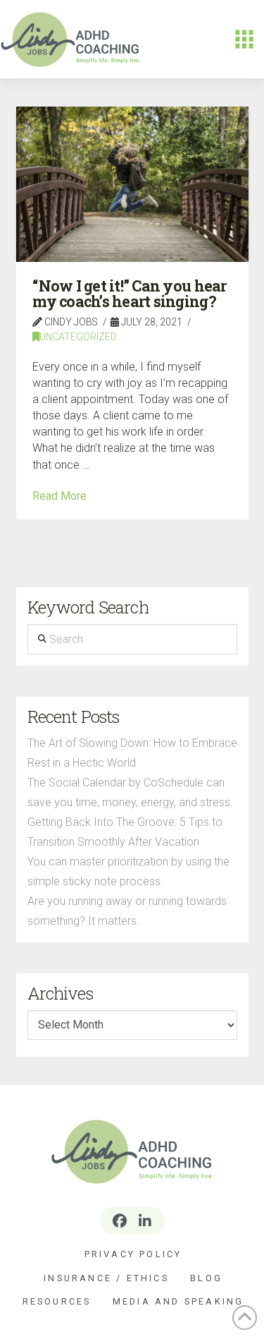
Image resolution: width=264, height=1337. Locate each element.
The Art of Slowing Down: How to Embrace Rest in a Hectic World (132, 752)
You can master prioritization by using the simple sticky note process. (128, 871)
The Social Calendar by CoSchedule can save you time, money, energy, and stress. (130, 792)
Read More (59, 496)
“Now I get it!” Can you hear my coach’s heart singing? (129, 293)
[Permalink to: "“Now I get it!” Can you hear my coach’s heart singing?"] (132, 184)
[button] (244, 39)
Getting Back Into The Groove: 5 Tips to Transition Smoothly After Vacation (124, 832)
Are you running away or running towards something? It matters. (127, 911)
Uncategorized (78, 336)
